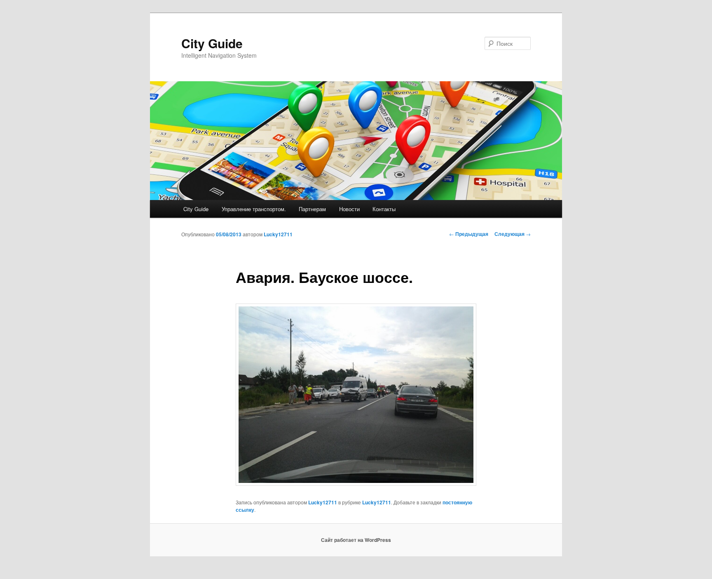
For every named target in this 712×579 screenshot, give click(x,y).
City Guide (212, 43)
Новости (349, 209)
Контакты (384, 209)
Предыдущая (468, 234)
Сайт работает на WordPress (356, 540)
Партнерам (312, 209)
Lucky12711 (278, 234)
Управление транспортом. (254, 209)
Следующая (512, 234)
